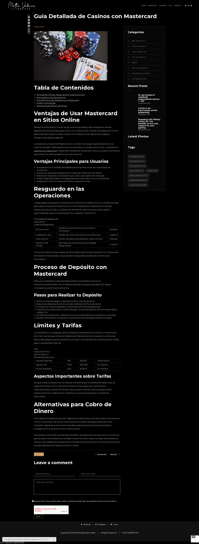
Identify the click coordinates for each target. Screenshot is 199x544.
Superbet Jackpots (141, 73)
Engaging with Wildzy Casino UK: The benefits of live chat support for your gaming (149, 123)
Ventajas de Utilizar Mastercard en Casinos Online (61, 95)
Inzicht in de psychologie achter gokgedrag (147, 110)
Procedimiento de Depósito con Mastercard (58, 100)
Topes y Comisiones (46, 103)
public (135, 62)
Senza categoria (139, 68)
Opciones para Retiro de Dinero (52, 106)
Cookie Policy (43, 539)
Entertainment (139, 46)
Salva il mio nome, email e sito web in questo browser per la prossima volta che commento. (75, 501)
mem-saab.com (139, 52)
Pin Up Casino (139, 57)
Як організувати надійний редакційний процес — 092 (149, 98)
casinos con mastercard (45, 151)
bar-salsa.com (138, 41)
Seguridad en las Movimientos (51, 97)
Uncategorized (139, 79)
